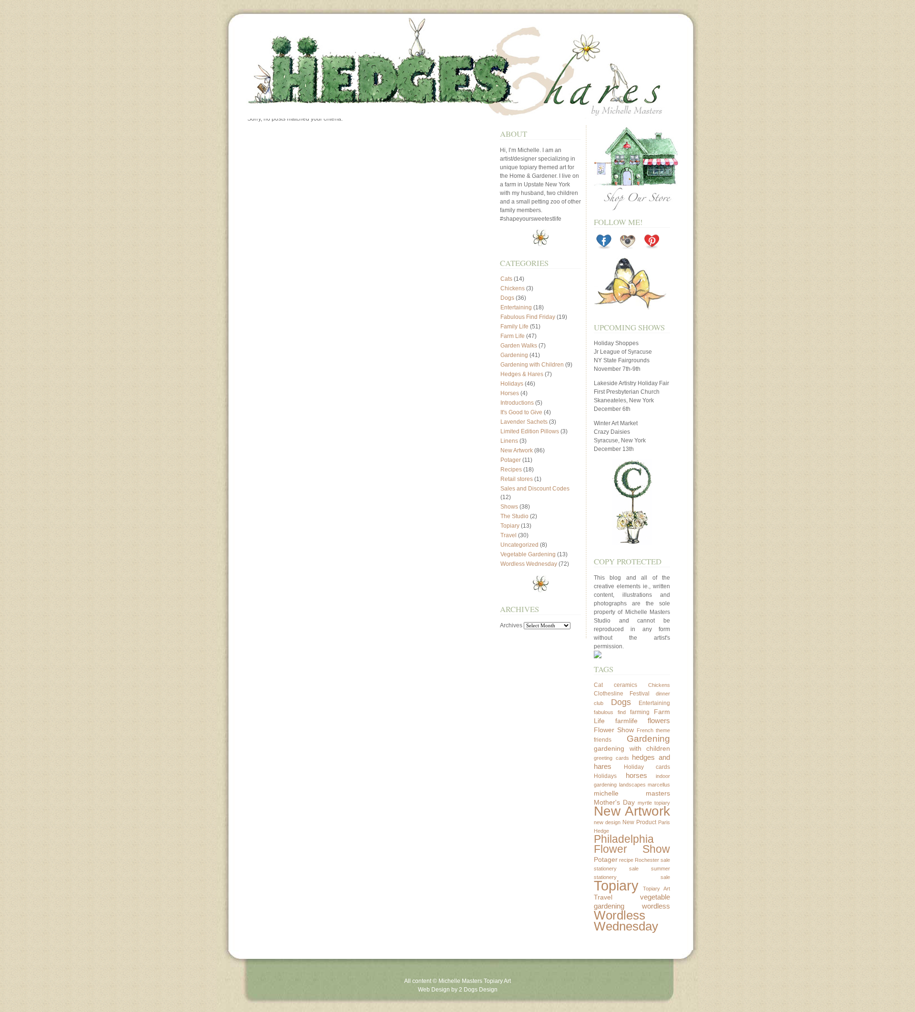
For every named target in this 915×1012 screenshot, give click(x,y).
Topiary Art (657, 888)
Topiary (509, 525)
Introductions (517, 402)
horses (636, 775)
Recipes (511, 469)
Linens (509, 441)
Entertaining (516, 307)
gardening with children (632, 748)
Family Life (514, 326)
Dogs (507, 298)
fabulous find (610, 712)
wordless (656, 906)
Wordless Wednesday (528, 564)
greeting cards (611, 758)
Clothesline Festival (622, 693)
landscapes (632, 784)
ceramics (625, 685)
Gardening (514, 355)
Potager (510, 460)
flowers (659, 720)
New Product (639, 822)
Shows (509, 506)
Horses (509, 393)
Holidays (511, 383)
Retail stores (516, 479)
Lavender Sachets (524, 422)
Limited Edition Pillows (529, 431)
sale (665, 860)
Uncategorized (519, 545)
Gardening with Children (532, 364)
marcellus (659, 784)
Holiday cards (647, 767)
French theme (653, 730)
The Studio (514, 516)
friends (602, 739)
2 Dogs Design (478, 989)
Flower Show (614, 730)
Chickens (512, 288)
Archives (511, 625)
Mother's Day (614, 802)
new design (607, 822)
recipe (626, 860)
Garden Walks (518, 345)
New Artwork (516, 450)
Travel (508, 535)
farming (640, 712)
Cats (506, 279)
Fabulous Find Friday (527, 317)
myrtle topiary (654, 803)
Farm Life (512, 336)
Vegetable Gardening (528, 554)
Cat (598, 685)
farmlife (626, 721)
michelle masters (632, 793)
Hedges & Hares (521, 374)
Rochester (647, 860)
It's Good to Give (521, 412)
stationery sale (616, 868)
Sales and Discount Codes (534, 488)
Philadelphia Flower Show (632, 844)
